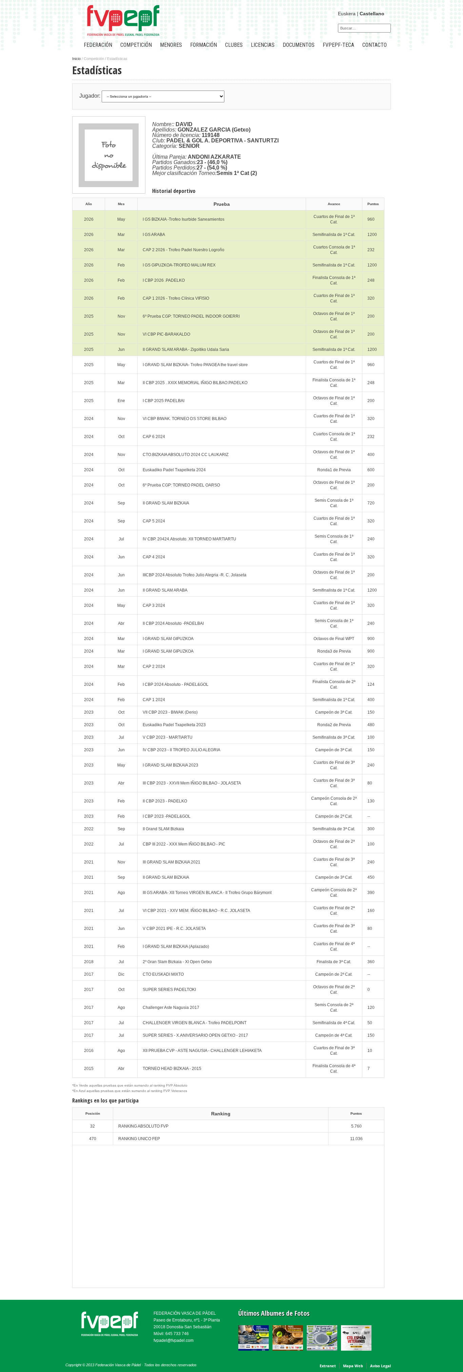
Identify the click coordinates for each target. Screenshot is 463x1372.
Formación (203, 45)
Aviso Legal (380, 1365)
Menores (171, 45)
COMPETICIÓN (136, 45)
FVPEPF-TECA (338, 45)
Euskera (347, 13)
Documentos (299, 45)
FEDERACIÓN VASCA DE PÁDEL (185, 1313)
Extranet (328, 1365)
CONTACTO (374, 45)
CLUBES (234, 45)
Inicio (76, 59)
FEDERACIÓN (98, 45)
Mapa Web (353, 1365)
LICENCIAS (263, 45)
